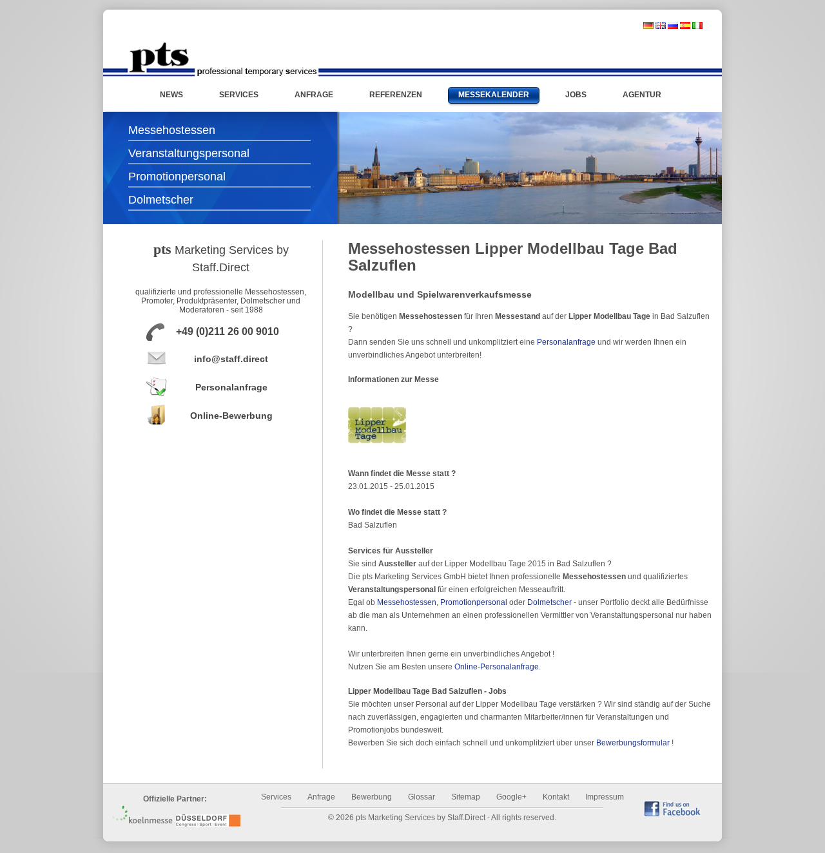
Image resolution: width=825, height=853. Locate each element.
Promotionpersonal (177, 176)
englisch (660, 25)
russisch (673, 25)
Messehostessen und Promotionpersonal (222, 59)
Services (276, 796)
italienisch (697, 25)
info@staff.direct (231, 359)
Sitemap (465, 796)
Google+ (511, 796)
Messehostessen (171, 130)
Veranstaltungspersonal (188, 153)
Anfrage (321, 796)
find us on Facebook (672, 808)
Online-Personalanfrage (496, 666)
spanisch (685, 25)
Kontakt (556, 796)
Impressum (604, 796)
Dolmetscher (160, 199)
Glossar (421, 796)
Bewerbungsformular (633, 742)
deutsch (648, 25)
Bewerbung (371, 796)
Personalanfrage (231, 387)
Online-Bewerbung (231, 415)
